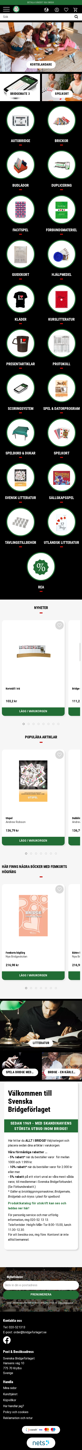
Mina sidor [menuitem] (10, 1388)
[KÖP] (33, 711)
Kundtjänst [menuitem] (10, 1394)
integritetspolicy (65, 1303)
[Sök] (77, 16)
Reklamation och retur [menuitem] (18, 1418)
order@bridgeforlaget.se (30, 1332)
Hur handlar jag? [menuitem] (13, 1406)
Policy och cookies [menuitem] (15, 1412)
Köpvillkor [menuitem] (9, 1400)
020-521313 (17, 1327)
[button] (6, 9)
